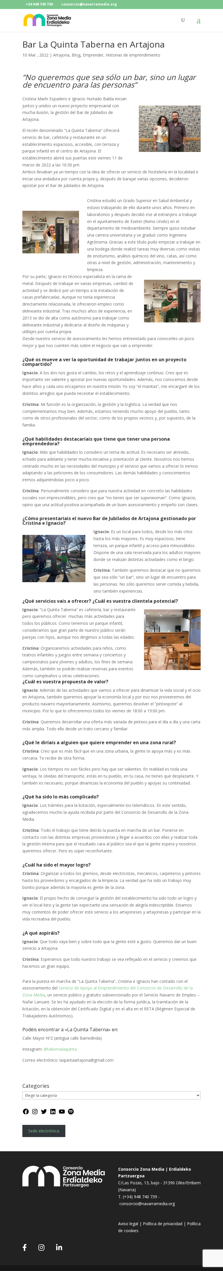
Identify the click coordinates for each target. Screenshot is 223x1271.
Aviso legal (128, 1223)
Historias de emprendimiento (133, 55)
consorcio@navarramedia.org (147, 1203)
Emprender (93, 55)
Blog (76, 55)
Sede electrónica (43, 1131)
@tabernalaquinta (60, 1049)
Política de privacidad (162, 1223)
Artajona (61, 55)
